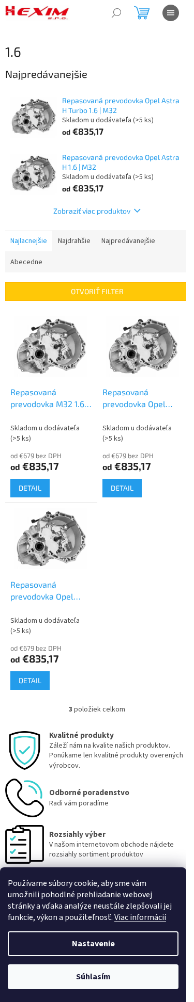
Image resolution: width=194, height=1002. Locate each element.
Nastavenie (93, 943)
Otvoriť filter (97, 291)
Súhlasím (93, 976)
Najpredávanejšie (128, 241)
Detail (30, 487)
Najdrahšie (74, 241)
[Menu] (170, 13)
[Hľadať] (116, 13)
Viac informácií (140, 917)
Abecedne (26, 262)
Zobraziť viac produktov (91, 210)
